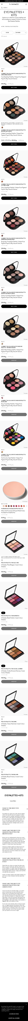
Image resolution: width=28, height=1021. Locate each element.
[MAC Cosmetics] (14, 4)
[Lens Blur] (14, 506)
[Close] (26, 1004)
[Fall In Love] (19, 506)
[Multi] (2, 71)
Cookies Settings (14, 1013)
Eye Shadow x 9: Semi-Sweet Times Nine (13, 843)
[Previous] (1, 506)
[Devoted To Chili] (11, 506)
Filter (7, 32)
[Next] (26, 506)
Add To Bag (14, 87)
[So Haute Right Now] (21, 506)
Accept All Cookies (14, 1018)
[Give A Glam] (9, 506)
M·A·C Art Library (6, 820)
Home (2, 26)
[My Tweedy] (24, 506)
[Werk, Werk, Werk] (16, 506)
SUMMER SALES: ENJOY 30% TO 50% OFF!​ (14, 1)
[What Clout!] (6, 506)
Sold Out (14, 360)
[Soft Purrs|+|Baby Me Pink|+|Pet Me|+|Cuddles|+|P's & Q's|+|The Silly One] (2, 560)
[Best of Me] (4, 506)
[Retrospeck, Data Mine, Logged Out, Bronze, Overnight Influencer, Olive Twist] (2, 127)
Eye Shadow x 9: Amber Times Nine (12, 868)
